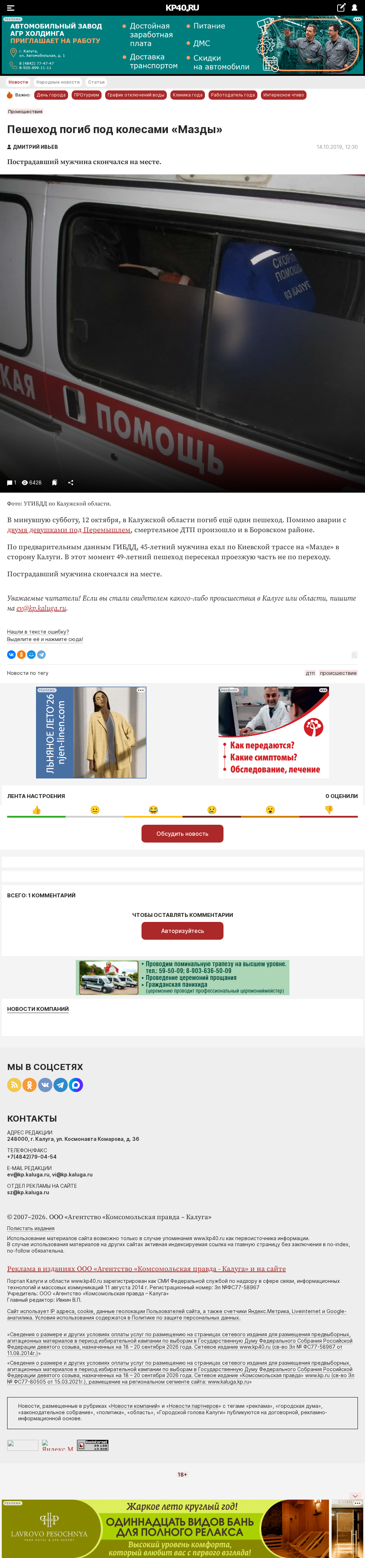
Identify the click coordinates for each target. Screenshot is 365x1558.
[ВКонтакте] (11, 654)
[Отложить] (54, 482)
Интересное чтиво (283, 95)
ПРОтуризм (86, 95)
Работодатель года (233, 95)
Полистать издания (31, 1228)
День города (51, 95)
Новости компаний (38, 1009)
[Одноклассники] (21, 654)
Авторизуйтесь (182, 930)
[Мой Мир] (31, 654)
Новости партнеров (194, 1406)
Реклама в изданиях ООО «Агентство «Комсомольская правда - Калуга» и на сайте (146, 1269)
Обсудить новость (182, 833)
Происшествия (25, 111)
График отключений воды (136, 95)
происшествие (338, 673)
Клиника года (187, 95)
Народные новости (57, 82)
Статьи (96, 82)
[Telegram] (41, 654)
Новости (18, 82)
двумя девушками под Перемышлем (68, 530)
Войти (354, 8)
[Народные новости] (341, 7)
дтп (310, 673)
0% (36, 810)
